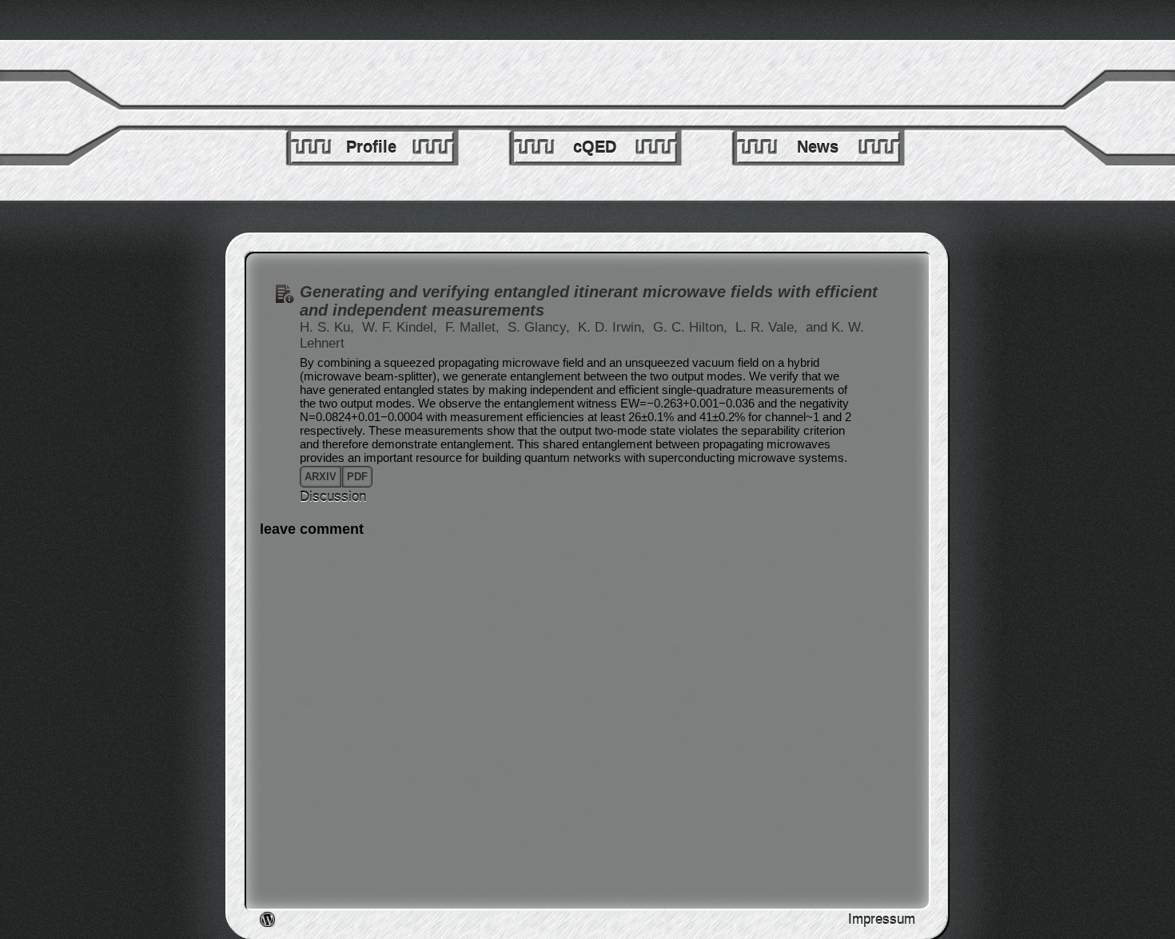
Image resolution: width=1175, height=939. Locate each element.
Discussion (333, 496)
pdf (357, 477)
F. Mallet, (474, 327)
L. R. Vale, (768, 327)
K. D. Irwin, (613, 327)
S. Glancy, (541, 327)
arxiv (321, 477)
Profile (371, 147)
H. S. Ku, (329, 327)
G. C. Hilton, (692, 327)
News (817, 147)
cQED (594, 147)
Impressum (881, 919)
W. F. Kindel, (401, 327)
